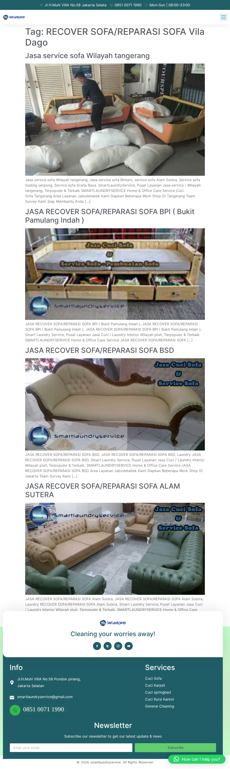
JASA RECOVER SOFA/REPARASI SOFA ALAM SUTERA (102, 490)
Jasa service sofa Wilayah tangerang (87, 55)
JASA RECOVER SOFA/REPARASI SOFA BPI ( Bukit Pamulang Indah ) (110, 215)
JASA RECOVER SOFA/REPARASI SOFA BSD (99, 350)
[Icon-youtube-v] (129, 646)
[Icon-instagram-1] (118, 646)
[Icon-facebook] (97, 646)
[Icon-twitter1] (108, 646)
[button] (223, 17)
